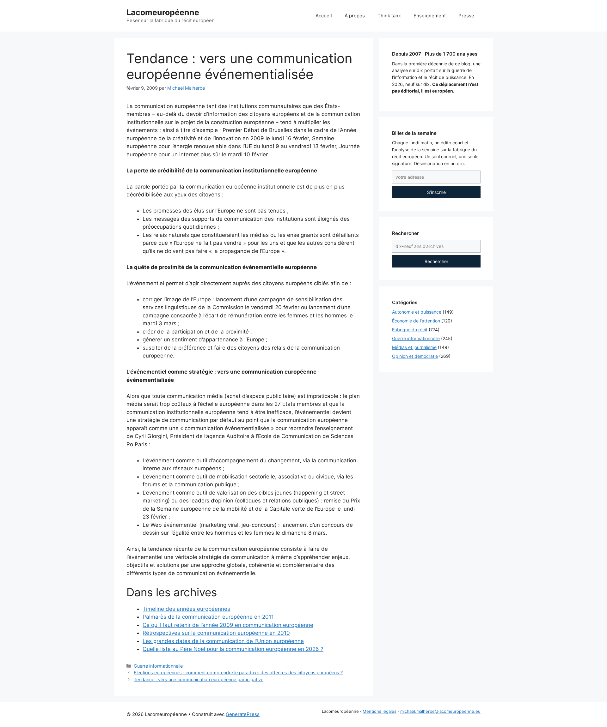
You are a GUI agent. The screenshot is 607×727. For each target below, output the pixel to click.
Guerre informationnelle (158, 666)
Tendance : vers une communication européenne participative (198, 679)
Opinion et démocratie (415, 356)
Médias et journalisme (414, 347)
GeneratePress (243, 714)
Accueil (324, 16)
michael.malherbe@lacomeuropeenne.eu (440, 711)
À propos (355, 16)
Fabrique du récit (409, 329)
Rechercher (436, 261)
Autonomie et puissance (416, 312)
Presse (466, 16)
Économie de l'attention (416, 320)
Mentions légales (379, 711)
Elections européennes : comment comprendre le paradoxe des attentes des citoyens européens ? (238, 672)
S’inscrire (436, 192)
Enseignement (430, 16)
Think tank (389, 16)
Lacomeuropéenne (162, 12)
